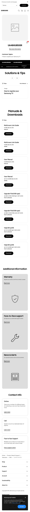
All (12, 78)
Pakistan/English (5, 494)
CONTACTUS (24, 66)
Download (8, 133)
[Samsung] (4, 10)
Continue (24, 5)
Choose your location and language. (9, 2)
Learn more (7, 412)
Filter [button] (5, 83)
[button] (15, 92)
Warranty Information (15, 49)
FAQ (17, 78)
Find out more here (16, 502)
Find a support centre (10, 447)
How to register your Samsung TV (11, 56)
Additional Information (12, 66)
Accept (22, 506)
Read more (7, 283)
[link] (27, 42)
